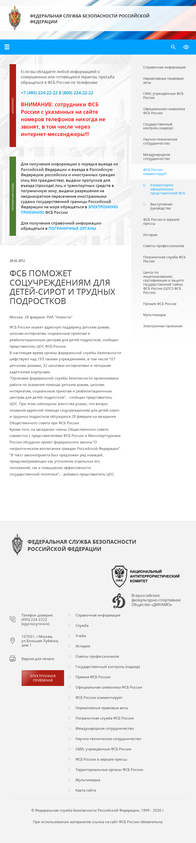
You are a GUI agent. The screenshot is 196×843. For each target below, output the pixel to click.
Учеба (81, 635)
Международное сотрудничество (105, 728)
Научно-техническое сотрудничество (108, 738)
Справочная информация (98, 615)
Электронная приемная (43, 678)
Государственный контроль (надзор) (108, 666)
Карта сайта (86, 790)
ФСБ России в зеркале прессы (101, 759)
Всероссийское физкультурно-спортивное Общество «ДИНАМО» (156, 600)
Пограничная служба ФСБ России (105, 718)
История (83, 646)
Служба (82, 625)
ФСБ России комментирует (99, 697)
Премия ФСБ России (93, 676)
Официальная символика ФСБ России (109, 687)
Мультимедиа (88, 779)
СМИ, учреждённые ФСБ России (103, 749)
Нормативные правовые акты (102, 707)
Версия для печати (38, 658)
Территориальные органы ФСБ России (109, 769)
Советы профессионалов (97, 656)
